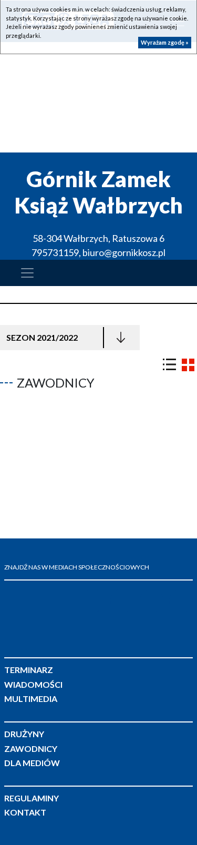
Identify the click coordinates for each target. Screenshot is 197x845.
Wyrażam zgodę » (165, 42)
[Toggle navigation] (27, 272)
